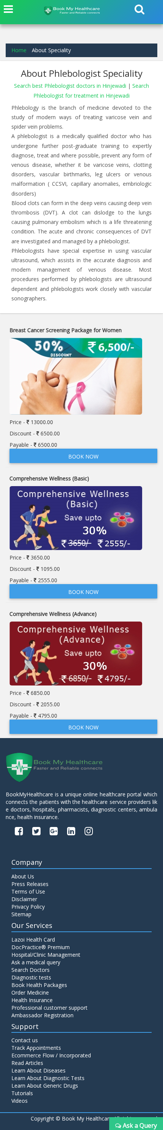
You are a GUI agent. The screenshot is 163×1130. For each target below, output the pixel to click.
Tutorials (22, 1093)
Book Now (83, 456)
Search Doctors (30, 969)
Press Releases (30, 884)
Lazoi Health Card (33, 939)
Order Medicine (30, 992)
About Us (22, 876)
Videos (19, 1100)
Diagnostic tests (31, 977)
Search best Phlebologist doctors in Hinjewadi (71, 85)
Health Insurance (32, 1000)
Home (19, 50)
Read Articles (27, 1062)
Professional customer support (49, 1007)
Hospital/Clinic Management (45, 954)
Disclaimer (24, 899)
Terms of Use (28, 891)
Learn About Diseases (38, 1070)
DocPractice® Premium (40, 947)
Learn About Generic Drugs (44, 1085)
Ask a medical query (35, 962)
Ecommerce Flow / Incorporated (51, 1055)
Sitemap (21, 914)
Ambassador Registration (42, 1015)
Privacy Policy (28, 906)
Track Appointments (36, 1047)
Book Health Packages (39, 985)
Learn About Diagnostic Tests (48, 1078)
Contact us (24, 1040)
